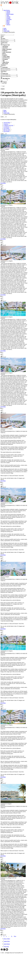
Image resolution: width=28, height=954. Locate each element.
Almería (8, 12)
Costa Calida (6, 31)
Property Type (4, 42)
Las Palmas (8, 19)
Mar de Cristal (6, 129)
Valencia (8, 24)
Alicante (8, 11)
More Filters (3, 71)
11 (11, 936)
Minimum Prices (4, 39)
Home (4, 28)
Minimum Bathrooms (5, 75)
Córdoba (8, 16)
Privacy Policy (6, 938)
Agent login (6, 946)
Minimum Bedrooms (5, 68)
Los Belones (6, 126)
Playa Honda (6, 131)
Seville (7, 23)
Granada (8, 18)
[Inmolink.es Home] (10, 3)
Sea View (4, 83)
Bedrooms (3, 65)
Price (2, 36)
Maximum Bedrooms (5, 70)
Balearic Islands (9, 14)
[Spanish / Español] (1, 5)
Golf (3, 86)
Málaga (8, 20)
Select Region (6, 10)
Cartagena (5, 124)
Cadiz (7, 15)
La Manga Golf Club (8, 125)
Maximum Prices (4, 41)
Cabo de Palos (6, 122)
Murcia (8, 22)
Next (15, 936)
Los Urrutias (6, 128)
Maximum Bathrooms (5, 76)
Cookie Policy (6, 941)
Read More (3, 183)
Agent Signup (6, 944)
